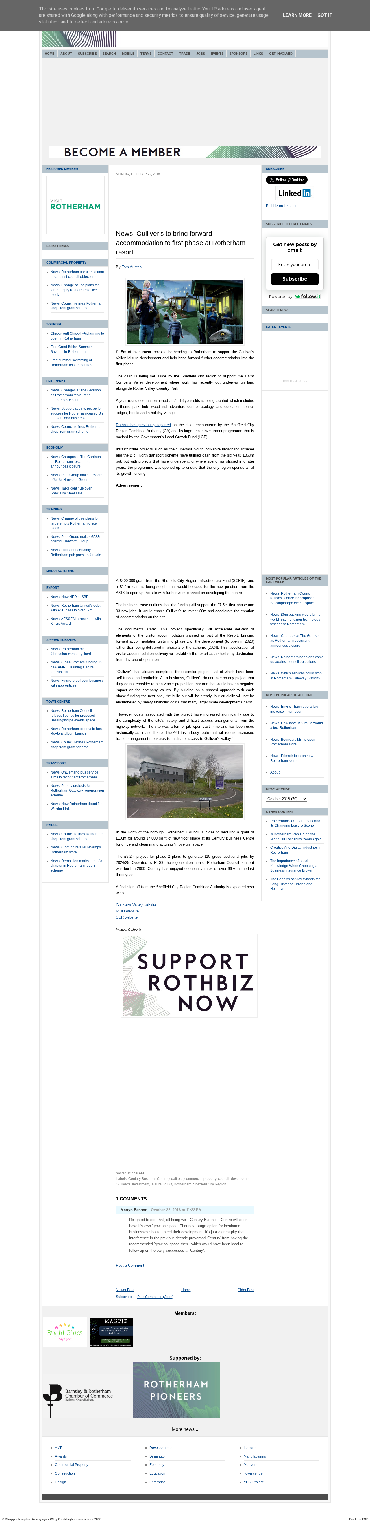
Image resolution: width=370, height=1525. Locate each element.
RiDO (167, 1184)
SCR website (127, 917)
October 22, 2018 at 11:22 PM (176, 1210)
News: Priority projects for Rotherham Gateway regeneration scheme (77, 790)
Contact (165, 53)
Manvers (250, 1465)
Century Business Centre (148, 1179)
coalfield (176, 1179)
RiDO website (127, 911)
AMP (58, 1448)
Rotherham (182, 1184)
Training (54, 509)
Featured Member (62, 169)
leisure (156, 1184)
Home (49, 53)
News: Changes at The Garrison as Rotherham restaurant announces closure (76, 395)
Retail (52, 824)
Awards (61, 1456)
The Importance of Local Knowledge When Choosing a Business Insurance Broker (293, 866)
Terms (145, 53)
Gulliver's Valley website (136, 905)
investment (140, 1184)
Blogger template (18, 1519)
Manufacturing (60, 571)
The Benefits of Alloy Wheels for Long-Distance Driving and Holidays (295, 884)
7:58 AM (137, 1173)
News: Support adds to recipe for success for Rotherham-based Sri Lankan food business (77, 413)
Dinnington (158, 1456)
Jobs (200, 53)
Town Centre (58, 701)
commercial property (200, 1179)
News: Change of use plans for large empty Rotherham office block (75, 290)
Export (52, 587)
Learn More (297, 15)
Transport (56, 763)
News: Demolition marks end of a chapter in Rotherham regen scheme (76, 866)
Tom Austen (132, 267)
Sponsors (238, 53)
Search (109, 53)
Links (258, 53)
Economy (54, 447)
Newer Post (125, 1290)
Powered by (280, 296)
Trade (184, 53)
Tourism (53, 324)
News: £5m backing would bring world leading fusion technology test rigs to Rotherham (295, 619)
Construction (65, 1473)
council (223, 1179)
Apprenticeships (61, 639)
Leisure (250, 1448)
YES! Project (253, 1482)
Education (157, 1473)
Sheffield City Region (209, 1184)
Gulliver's (123, 1184)
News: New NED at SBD (70, 597)
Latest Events (278, 327)
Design (60, 1482)
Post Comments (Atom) (155, 1297)
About (66, 53)
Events (217, 53)
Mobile (128, 53)
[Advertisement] (185, 103)
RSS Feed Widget (295, 381)
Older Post (246, 1290)
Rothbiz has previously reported (143, 425)
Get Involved (281, 53)
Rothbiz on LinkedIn (281, 206)
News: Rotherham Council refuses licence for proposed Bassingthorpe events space (73, 715)
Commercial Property (66, 262)
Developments (160, 1448)
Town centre (253, 1473)
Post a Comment (130, 1265)
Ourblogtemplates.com (75, 1519)
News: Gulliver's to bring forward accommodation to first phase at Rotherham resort (180, 243)
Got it (324, 15)
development (241, 1179)
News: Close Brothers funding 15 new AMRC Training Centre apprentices (76, 667)
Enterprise (56, 381)
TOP (365, 1519)
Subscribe (87, 53)
